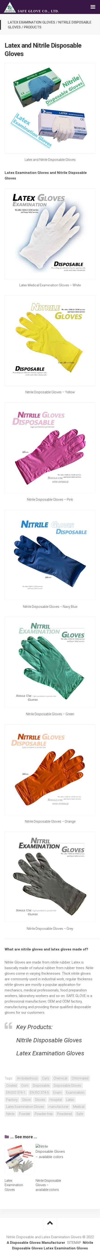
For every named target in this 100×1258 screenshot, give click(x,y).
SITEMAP (74, 1243)
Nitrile (10, 1114)
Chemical (60, 1078)
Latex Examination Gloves (25, 1107)
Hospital (56, 1100)
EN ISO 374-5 (39, 1092)
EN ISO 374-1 (15, 1092)
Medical (78, 1107)
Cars (45, 1078)
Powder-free (44, 1114)
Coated (11, 1085)
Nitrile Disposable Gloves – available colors (48, 1185)
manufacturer (58, 1107)
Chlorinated (80, 1078)
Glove (26, 1100)
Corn (24, 1085)
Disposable (41, 1085)
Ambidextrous (27, 1078)
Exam (57, 1092)
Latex (70, 1100)
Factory (12, 1100)
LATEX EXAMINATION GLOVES (31, 22)
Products (32, 27)
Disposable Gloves (67, 1085)
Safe (79, 1114)
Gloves (40, 1100)
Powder (24, 1114)
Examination (75, 1092)
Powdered (64, 1114)
